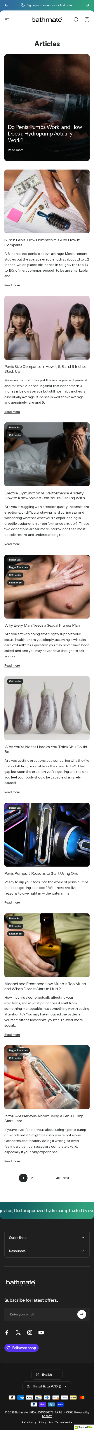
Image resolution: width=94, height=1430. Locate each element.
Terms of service (63, 1422)
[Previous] (6, 5)
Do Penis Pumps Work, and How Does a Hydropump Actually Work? (45, 133)
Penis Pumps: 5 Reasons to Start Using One (41, 873)
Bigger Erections (18, 567)
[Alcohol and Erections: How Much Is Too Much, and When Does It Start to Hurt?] (47, 945)
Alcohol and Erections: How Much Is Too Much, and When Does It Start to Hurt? (45, 986)
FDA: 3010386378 (41, 1412)
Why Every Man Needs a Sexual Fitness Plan (42, 625)
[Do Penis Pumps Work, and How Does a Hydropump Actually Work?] (47, 107)
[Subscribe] (81, 1314)
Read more (15, 150)
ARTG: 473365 (64, 1412)
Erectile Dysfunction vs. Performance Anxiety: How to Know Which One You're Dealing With (44, 496)
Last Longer (15, 582)
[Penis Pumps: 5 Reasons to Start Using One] (47, 835)
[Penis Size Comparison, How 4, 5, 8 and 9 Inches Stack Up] (47, 328)
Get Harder (15, 435)
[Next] (87, 5)
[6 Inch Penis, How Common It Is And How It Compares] (47, 201)
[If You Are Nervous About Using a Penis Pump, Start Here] (47, 1077)
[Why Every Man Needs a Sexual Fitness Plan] (47, 587)
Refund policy (29, 1422)
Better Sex (15, 427)
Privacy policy (46, 1422)
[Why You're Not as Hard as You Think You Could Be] (47, 708)
